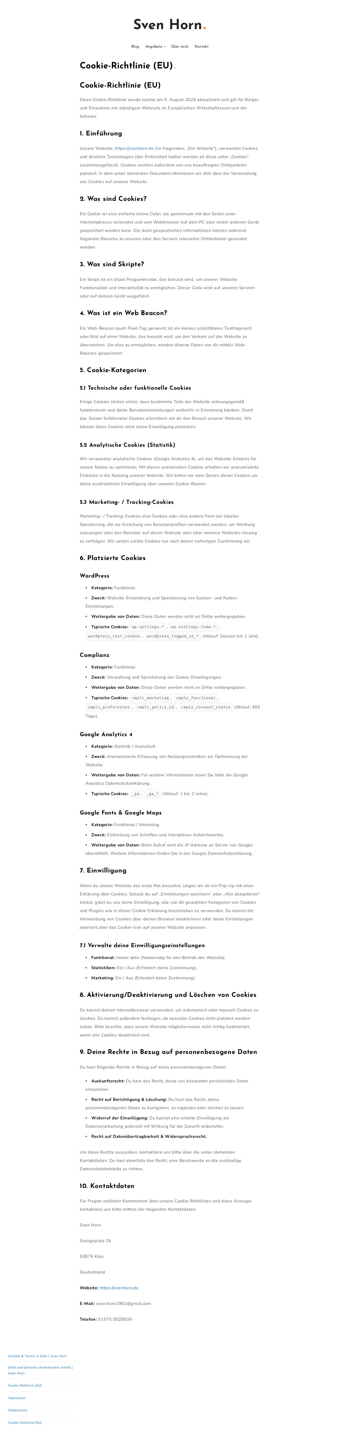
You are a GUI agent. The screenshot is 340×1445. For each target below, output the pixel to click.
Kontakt (202, 47)
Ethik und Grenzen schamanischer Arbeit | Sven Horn (40, 1370)
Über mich (180, 47)
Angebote (153, 47)
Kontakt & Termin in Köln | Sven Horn (37, 1356)
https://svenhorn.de (134, 148)
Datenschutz (17, 1410)
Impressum (16, 1398)
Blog (135, 47)
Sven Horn (167, 26)
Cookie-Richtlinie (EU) (25, 1385)
